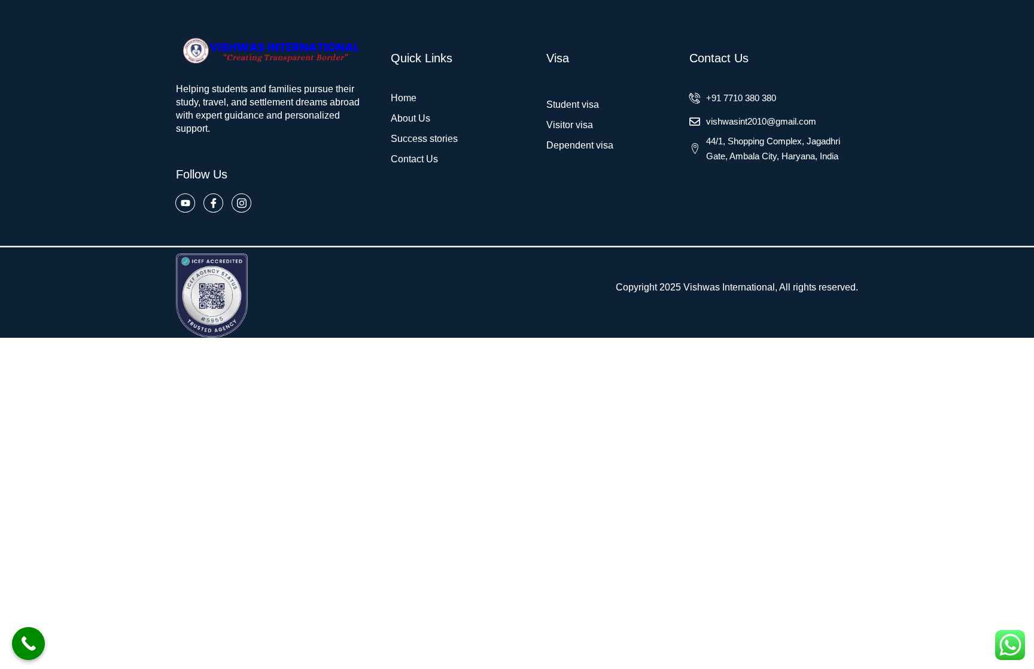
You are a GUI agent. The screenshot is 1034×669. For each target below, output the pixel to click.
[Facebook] (213, 203)
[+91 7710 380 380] (694, 98)
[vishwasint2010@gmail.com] (694, 121)
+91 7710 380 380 (741, 98)
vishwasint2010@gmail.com (761, 121)
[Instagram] (241, 203)
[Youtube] (185, 203)
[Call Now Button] (28, 643)
